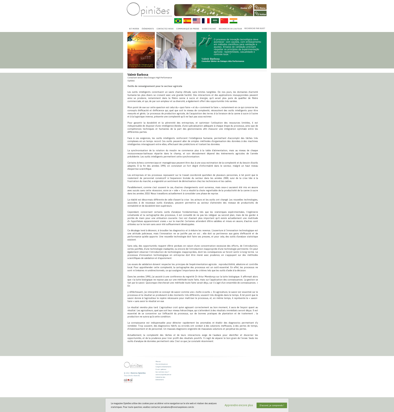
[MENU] (260, 7)
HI (233, 20)
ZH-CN (224, 20)
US (196, 20)
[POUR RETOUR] (260, 13)
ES (187, 20)
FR (206, 20)
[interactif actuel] (128, 380)
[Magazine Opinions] (149, 9)
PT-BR (178, 20)
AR (215, 20)
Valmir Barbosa (137, 74)
